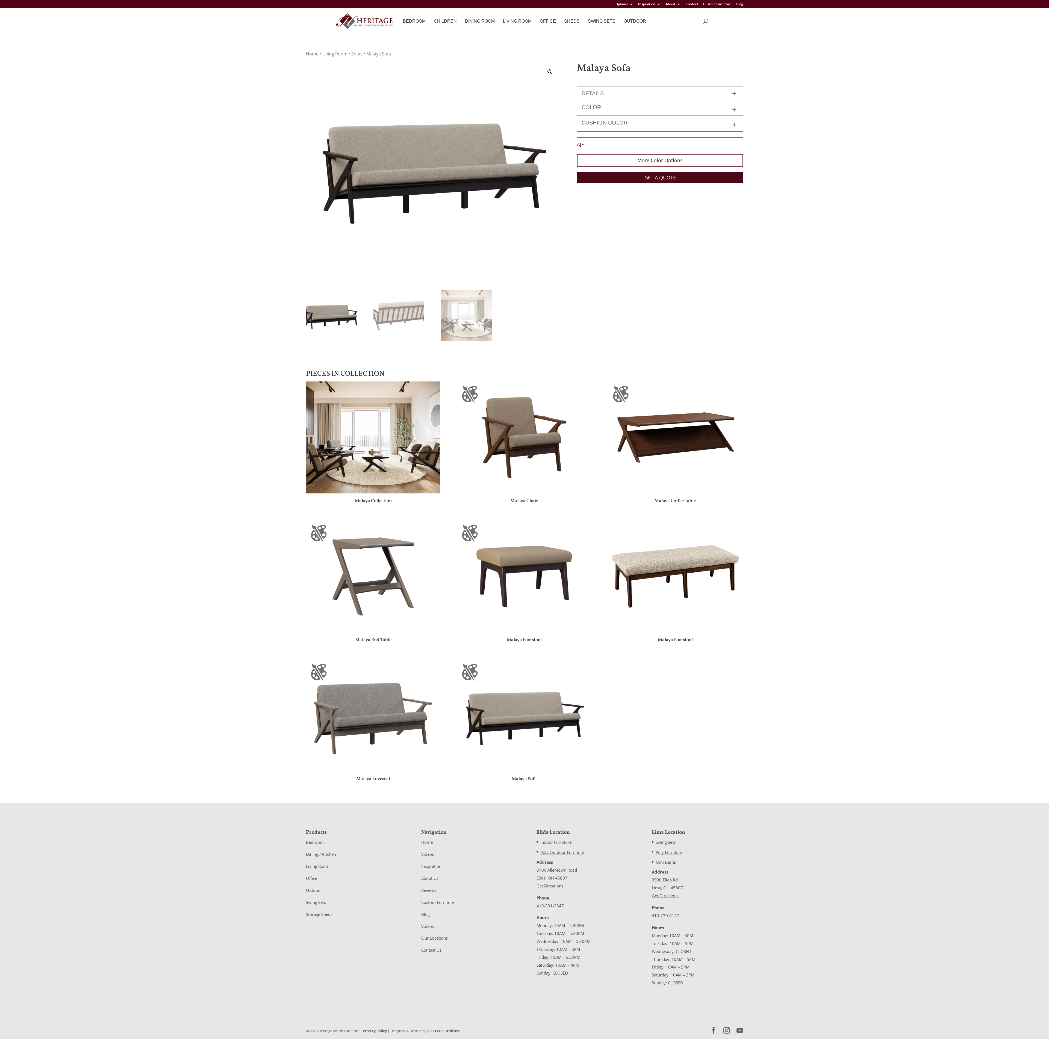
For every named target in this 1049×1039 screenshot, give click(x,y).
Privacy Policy (375, 1030)
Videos (427, 854)
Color (591, 107)
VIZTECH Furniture (443, 1030)
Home (312, 54)
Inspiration (646, 4)
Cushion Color (604, 123)
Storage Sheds (319, 914)
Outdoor (635, 21)
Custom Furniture (717, 4)
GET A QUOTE (660, 177)
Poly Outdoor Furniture (562, 852)
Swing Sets (601, 21)
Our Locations (434, 938)
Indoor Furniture (555, 842)
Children (445, 21)
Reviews (429, 890)
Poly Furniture (669, 852)
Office (548, 21)
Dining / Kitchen (321, 854)
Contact (692, 4)
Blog (739, 4)
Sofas (357, 54)
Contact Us (431, 950)
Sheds (572, 21)
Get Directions (550, 886)
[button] (550, 72)
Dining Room (480, 21)
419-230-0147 (665, 915)
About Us (429, 878)
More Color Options (660, 160)
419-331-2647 (550, 905)
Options (621, 4)
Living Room (517, 21)
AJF (580, 144)
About (670, 4)
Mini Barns (666, 862)
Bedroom (414, 21)
